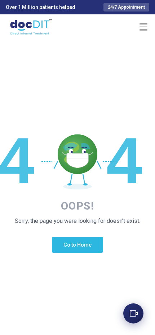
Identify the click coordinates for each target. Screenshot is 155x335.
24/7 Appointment (126, 7)
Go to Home (77, 245)
